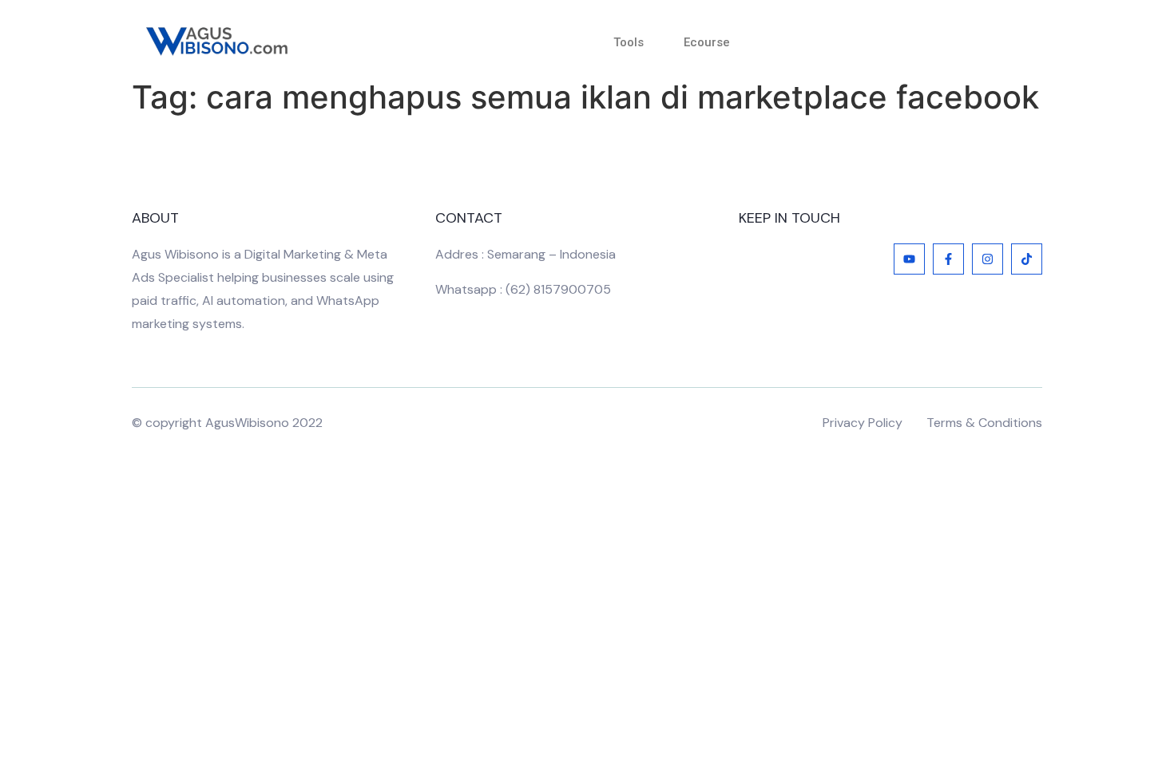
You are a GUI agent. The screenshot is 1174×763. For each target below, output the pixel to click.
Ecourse (707, 42)
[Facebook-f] (948, 259)
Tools (628, 42)
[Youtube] (909, 259)
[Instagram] (987, 259)
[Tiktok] (1026, 259)
